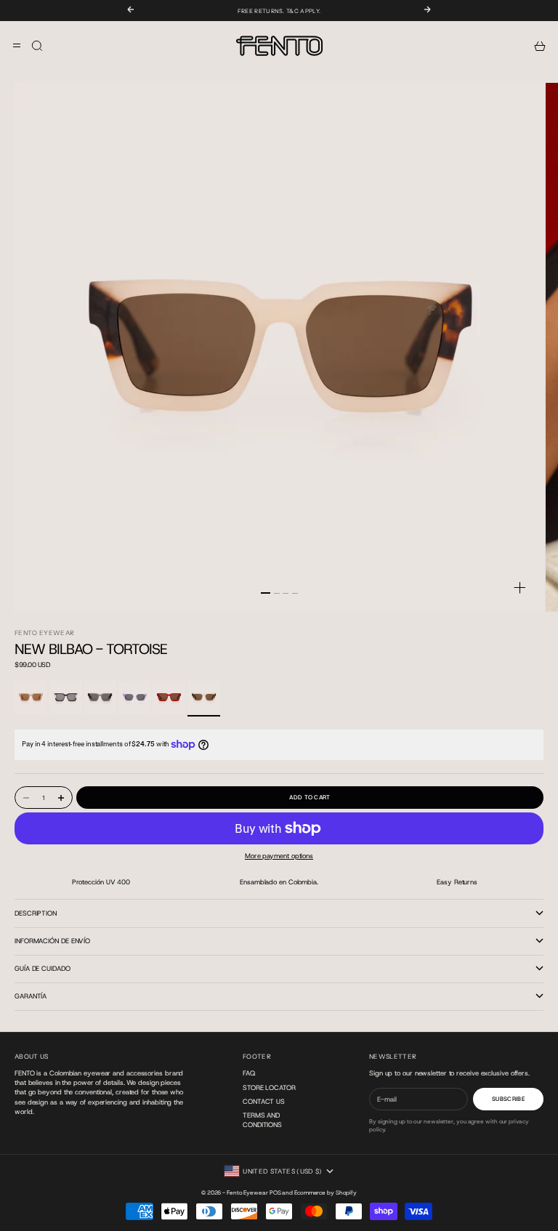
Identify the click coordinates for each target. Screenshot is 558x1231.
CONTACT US (264, 1101)
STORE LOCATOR (269, 1087)
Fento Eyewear (45, 633)
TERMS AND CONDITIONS (262, 1119)
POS (275, 1193)
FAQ (249, 1073)
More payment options (279, 855)
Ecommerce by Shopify (325, 1193)
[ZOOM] (520, 587)
